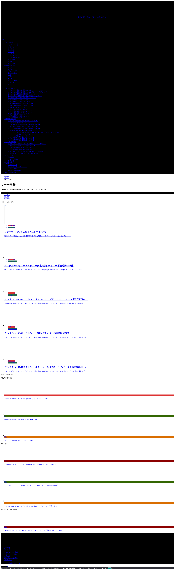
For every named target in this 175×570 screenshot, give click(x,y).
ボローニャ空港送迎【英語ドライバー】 (21, 105)
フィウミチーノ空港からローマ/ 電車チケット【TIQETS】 (27, 144)
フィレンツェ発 (13, 44)
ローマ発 (11, 50)
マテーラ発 (11, 63)
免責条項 (7, 556)
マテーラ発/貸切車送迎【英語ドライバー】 (22, 136)
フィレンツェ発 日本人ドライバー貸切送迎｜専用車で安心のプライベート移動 (33, 132)
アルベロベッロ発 (14, 57)
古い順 (6, 197)
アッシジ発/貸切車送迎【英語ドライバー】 (22, 123)
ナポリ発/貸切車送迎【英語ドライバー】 (21, 130)
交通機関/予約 (8, 163)
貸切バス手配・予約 (14, 170)
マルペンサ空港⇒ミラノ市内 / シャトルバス (22, 149)
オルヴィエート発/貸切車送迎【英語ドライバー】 (24, 128)
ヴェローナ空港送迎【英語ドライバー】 (21, 103)
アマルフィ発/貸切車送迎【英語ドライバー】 (23, 121)
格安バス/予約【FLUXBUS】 (17, 167)
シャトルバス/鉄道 (10, 142)
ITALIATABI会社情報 (11, 552)
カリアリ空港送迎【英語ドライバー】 (20, 113)
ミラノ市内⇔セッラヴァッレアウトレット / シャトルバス (27, 151)
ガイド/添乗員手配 (10, 172)
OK (109, 568)
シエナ (10, 77)
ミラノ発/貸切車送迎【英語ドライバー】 (21, 138)
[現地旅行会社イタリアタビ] (39, 36)
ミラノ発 (11, 48)
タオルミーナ (12, 80)
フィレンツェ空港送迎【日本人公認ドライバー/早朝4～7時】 (28, 92)
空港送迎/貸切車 (9, 88)
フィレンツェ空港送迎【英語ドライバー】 (22, 94)
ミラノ (10, 69)
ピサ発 (10, 61)
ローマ (10, 67)
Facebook (7, 549)
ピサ (9, 75)
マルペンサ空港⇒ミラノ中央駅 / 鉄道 (20, 147)
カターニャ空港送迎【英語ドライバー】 (21, 109)
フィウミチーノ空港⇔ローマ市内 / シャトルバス (24, 145)
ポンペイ (11, 78)
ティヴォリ (11, 86)
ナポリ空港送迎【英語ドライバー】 (19, 100)
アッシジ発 (11, 54)
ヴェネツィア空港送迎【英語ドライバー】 (22, 98)
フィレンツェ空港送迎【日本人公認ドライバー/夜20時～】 (27, 90)
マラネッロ (11, 82)
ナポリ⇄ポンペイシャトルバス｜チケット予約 (23, 153)
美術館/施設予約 (9, 65)
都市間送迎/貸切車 (10, 119)
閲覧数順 (7, 198)
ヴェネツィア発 (13, 46)
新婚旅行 (11, 161)
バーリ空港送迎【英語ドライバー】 (19, 117)
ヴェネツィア (12, 71)
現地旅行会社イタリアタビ (17, 563)
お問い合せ (8, 560)
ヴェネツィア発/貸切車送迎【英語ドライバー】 (23, 126)
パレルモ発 (11, 59)
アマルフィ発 (12, 55)
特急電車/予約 (12, 165)
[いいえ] (112, 568)
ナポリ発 (11, 52)
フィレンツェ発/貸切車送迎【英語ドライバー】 (23, 134)
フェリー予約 (12, 168)
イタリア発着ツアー (14, 159)
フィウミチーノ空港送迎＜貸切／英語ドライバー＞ (25, 96)
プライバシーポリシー (11, 554)
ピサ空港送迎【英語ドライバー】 (19, 107)
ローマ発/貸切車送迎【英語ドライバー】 (21, 140)
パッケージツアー (10, 155)
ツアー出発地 (8, 42)
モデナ (10, 84)
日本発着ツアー (13, 157)
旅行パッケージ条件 (11, 558)
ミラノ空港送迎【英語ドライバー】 (19, 101)
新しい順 (7, 195)
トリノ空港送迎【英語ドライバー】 (19, 115)
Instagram (7, 547)
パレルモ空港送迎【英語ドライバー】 (20, 111)
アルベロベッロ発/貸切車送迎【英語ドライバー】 (24, 124)
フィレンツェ (12, 73)
